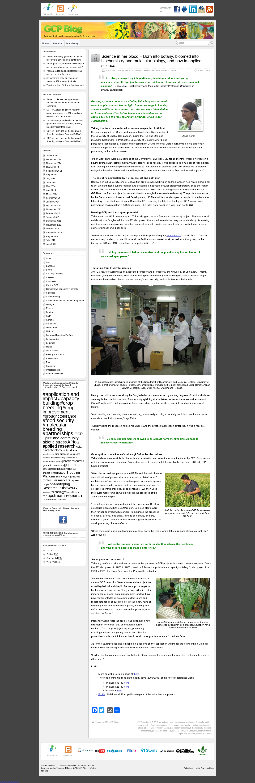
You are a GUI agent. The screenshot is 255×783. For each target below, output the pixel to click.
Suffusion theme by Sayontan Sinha (199, 768)
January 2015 (52, 155)
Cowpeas (50, 293)
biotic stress (69, 450)
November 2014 (53, 163)
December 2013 (53, 205)
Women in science (168, 70)
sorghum (46, 492)
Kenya (64, 476)
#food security (174, 725)
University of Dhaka (202, 731)
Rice (158, 70)
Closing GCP (52, 285)
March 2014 (51, 194)
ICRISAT (72, 469)
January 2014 (52, 202)
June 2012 (51, 244)
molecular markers (203, 728)
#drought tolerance (59, 416)
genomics (185, 728)
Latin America (52, 339)
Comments (54, 558)
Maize (49, 347)
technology (58, 492)
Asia (107, 70)
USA (45, 499)
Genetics (129, 70)
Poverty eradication (55, 354)
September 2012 (54, 232)
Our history (72, 43)
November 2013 (53, 209)
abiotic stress (144, 728)
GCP (106, 722)
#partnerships (205, 725)
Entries (52, 554)
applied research (158, 728)
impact (46, 472)
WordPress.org (53, 562)
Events (49, 308)
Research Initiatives (58, 488)
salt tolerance (182, 731)
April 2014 (51, 190)
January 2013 (52, 217)
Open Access (52, 350)
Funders (50, 312)
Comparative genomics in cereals (62, 289)
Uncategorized (53, 370)
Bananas (50, 266)
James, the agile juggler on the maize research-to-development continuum (64, 102)
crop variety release (63, 458)
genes (59, 461)
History (49, 331)
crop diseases (62, 454)
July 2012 (50, 240)
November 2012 (53, 225)
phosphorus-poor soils (161, 731)
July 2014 (50, 178)
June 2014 (51, 182)
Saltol (191, 731)
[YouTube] (85, 752)
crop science (49, 457)
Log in (49, 550)
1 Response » (204, 70)
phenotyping (146, 731)
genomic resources (53, 465)
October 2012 (52, 228)
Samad (49, 99)
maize (79, 477)
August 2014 (52, 174)
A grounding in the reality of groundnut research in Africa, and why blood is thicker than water (64, 113)
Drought (50, 304)
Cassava (50, 277)
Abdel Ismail (174, 235)
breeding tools (48, 454)
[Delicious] (167, 750)
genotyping (62, 468)
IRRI (192, 728)
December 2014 (53, 159)
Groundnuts (51, 327)
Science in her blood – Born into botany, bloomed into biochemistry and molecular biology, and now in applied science (151, 61)
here (136, 673)
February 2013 (53, 213)
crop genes (75, 454)
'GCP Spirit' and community (163, 722)
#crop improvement (159, 725)
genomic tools (49, 469)
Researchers (149, 70)
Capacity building (117, 70)
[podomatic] (114, 751)
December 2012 (53, 221)
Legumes (50, 343)
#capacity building (203, 722)
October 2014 (52, 167)
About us (57, 43)
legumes (72, 477)
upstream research (187, 734)
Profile (101, 694)
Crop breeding (53, 296)
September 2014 (54, 171)
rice (173, 731)
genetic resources (73, 461)
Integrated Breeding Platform (59, 335)
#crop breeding (143, 725)
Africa (49, 258)
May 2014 (51, 186)
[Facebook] (63, 519)
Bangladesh (175, 728)
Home (45, 43)
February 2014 (53, 198)
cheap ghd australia (9, 781)
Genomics (138, 70)
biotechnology (52, 450)
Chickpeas (51, 281)
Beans (49, 270)
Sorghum (50, 366)
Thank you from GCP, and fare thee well (65, 85)
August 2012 (52, 236)
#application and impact (185, 722)
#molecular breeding (189, 725)
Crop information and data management (65, 300)
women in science (203, 734)
